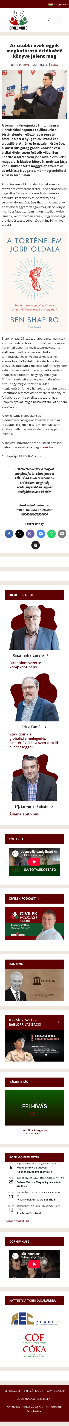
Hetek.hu (46, 447)
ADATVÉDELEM (56, 1390)
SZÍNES (54, 64)
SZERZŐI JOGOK (33, 1390)
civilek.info (24, 64)
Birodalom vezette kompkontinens (25, 664)
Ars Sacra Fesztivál (29, 1213)
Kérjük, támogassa (34, 1130)
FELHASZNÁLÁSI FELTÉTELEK (32, 1398)
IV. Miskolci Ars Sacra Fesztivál (36, 1199)
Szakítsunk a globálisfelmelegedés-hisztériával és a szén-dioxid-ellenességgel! (34, 740)
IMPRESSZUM (12, 1390)
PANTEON (16, 964)
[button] (49, 20)
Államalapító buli (24, 814)
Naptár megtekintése (17, 1220)
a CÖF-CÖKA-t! (34, 1133)
